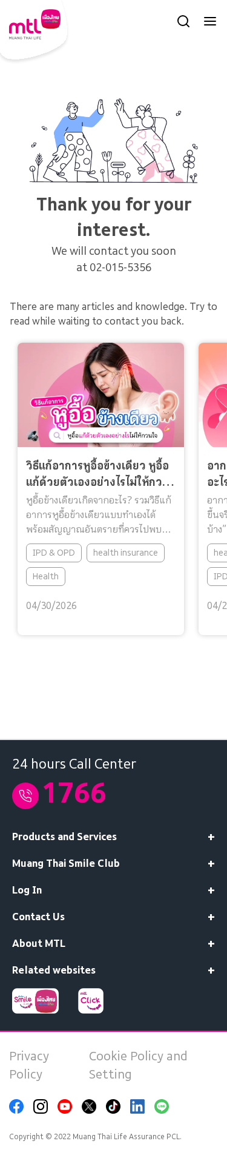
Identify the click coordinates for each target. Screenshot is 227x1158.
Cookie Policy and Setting (138, 1065)
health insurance (125, 552)
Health (46, 575)
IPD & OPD (54, 552)
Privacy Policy (29, 1065)
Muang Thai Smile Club (66, 863)
